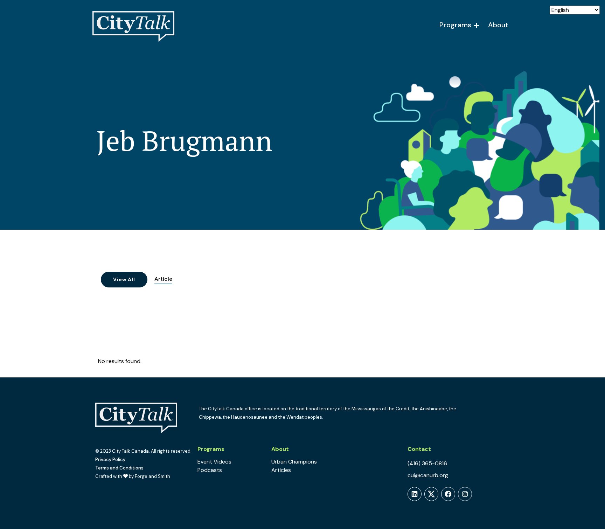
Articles (281, 470)
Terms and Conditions (119, 468)
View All (124, 279)
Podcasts (209, 470)
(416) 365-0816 (427, 463)
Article (163, 279)
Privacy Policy (110, 459)
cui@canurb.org (428, 475)
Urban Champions (294, 461)
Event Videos (214, 461)
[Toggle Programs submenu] (477, 25)
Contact (419, 449)
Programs (455, 24)
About (498, 24)
